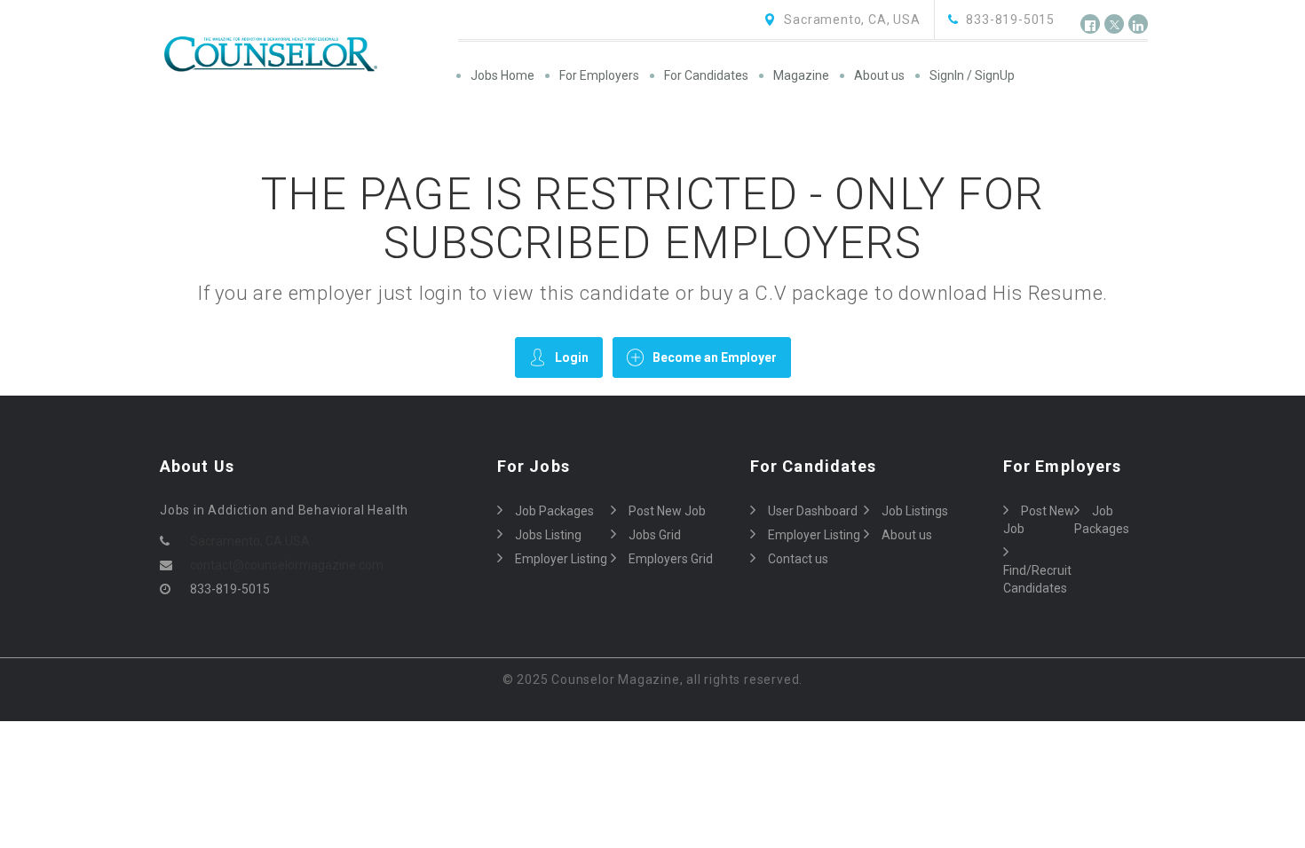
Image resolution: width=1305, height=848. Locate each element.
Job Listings (915, 511)
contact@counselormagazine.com (287, 565)
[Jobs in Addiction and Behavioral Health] (307, 54)
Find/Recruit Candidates (1037, 579)
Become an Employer (714, 357)
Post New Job (667, 511)
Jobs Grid (655, 535)
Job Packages (554, 511)
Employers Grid (671, 559)
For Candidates (706, 75)
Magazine (801, 75)
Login (572, 357)
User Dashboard (813, 511)
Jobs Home (502, 75)
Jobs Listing (548, 535)
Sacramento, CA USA (250, 541)
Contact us (798, 559)
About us (879, 75)
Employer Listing (561, 559)
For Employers (599, 75)
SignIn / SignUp (972, 75)
